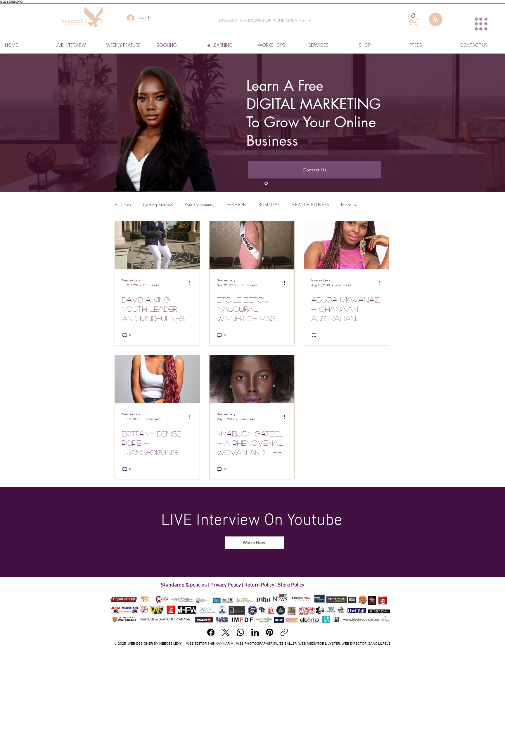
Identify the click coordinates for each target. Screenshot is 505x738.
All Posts (123, 205)
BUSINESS (269, 205)
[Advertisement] (252, 693)
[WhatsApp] (240, 632)
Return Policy (259, 585)
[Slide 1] (266, 183)
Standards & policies (184, 585)
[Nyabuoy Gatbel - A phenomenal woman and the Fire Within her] (252, 379)
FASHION (236, 205)
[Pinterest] (269, 632)
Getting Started (158, 205)
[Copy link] (284, 632)
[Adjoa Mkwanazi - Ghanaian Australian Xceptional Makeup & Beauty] (346, 245)
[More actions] (191, 282)
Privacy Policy (225, 585)
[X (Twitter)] (226, 632)
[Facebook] (211, 632)
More (346, 205)
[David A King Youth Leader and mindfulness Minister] (157, 245)
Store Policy (291, 585)
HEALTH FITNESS (310, 205)
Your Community (199, 205)
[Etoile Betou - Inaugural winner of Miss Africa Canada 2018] (252, 245)
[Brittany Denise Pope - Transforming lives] (157, 379)
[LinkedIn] (255, 632)
